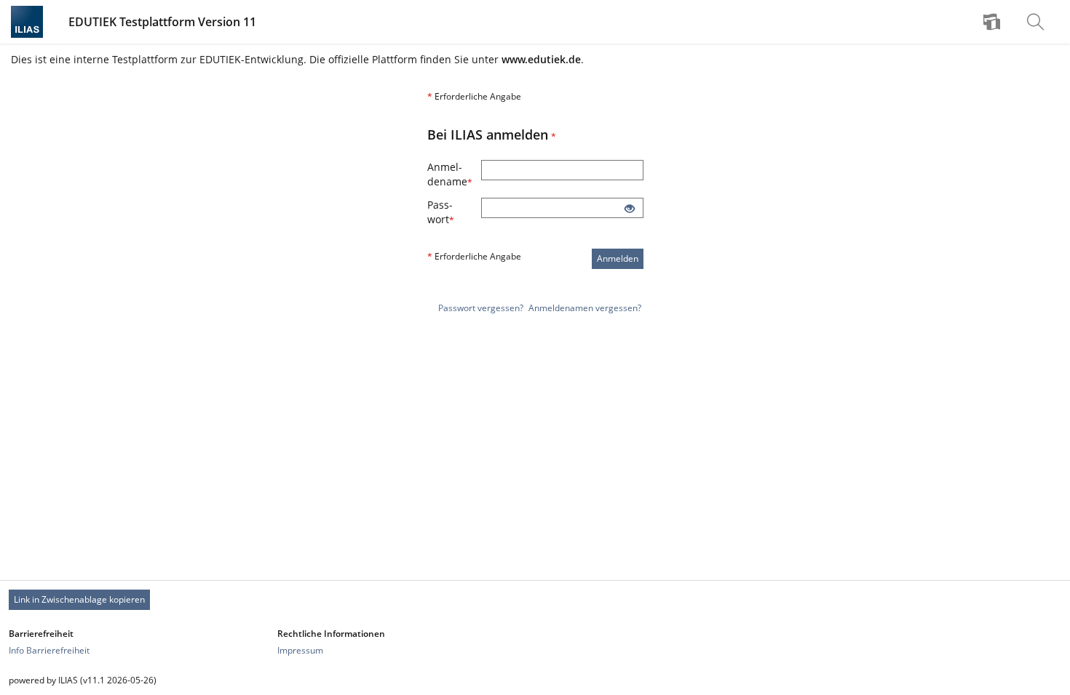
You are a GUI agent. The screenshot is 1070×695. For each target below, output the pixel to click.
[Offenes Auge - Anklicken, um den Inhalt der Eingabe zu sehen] (629, 209)
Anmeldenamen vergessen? (584, 308)
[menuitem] (993, 22)
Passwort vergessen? (480, 308)
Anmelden (617, 258)
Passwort (454, 212)
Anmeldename (454, 174)
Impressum (300, 650)
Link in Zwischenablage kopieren (79, 599)
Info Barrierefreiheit (49, 650)
